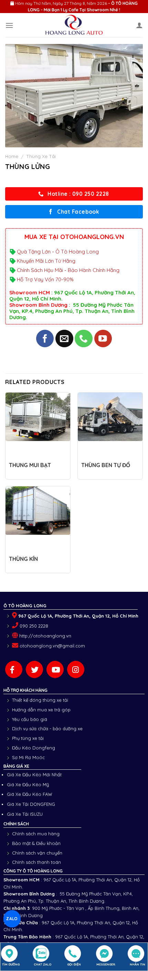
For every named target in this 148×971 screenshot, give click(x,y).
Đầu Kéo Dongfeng (33, 747)
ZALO (12, 918)
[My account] (139, 25)
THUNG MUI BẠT (30, 465)
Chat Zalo (42, 964)
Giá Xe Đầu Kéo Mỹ (28, 784)
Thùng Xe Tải (41, 156)
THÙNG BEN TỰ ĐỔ (105, 465)
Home (11, 156)
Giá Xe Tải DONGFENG (31, 804)
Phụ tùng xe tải (28, 738)
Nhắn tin (137, 964)
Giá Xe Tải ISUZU (25, 814)
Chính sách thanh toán (36, 862)
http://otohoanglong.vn (45, 636)
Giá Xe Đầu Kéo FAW (29, 794)
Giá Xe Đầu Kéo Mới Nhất (34, 774)
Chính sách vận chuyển (37, 853)
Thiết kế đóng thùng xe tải (40, 700)
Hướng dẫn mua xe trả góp (41, 709)
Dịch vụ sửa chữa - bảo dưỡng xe (47, 728)
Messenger (105, 964)
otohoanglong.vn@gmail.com (52, 645)
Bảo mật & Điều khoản (36, 843)
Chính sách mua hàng (36, 833)
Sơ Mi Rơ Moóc (28, 757)
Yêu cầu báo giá (29, 719)
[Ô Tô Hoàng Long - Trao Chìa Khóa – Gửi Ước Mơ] (74, 25)
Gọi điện (74, 964)
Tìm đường (11, 964)
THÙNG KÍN (23, 558)
